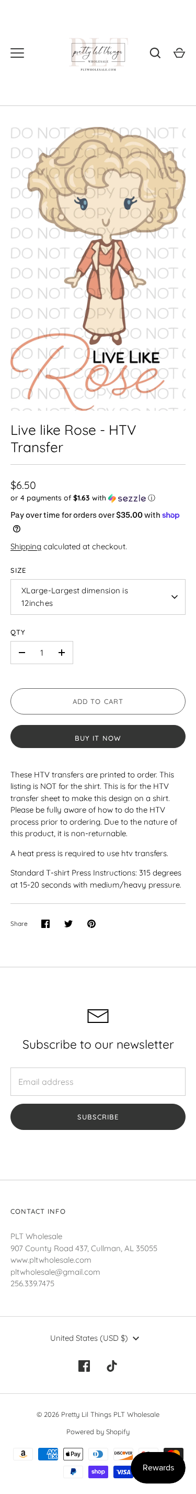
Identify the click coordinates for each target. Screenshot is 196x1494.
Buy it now (98, 738)
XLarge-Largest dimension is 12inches (74, 596)
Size (18, 570)
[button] (98, 498)
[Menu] (17, 53)
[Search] (155, 53)
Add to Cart (98, 701)
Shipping (25, 546)
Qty (18, 632)
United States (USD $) (89, 1338)
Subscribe (98, 1117)
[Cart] (179, 53)
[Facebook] (84, 1366)
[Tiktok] (112, 1366)
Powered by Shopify (98, 1431)
